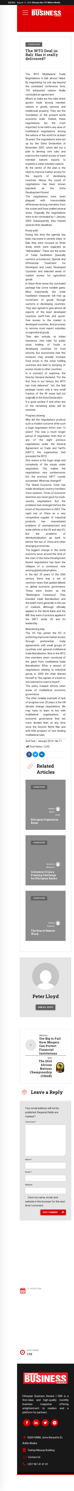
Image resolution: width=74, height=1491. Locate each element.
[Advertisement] (46, 1259)
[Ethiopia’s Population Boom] (45, 805)
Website (28, 1184)
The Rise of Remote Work (43, 932)
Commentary (34, 44)
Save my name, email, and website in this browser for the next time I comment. (45, 1201)
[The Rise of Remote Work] (45, 916)
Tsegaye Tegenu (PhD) (54, 811)
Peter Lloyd (46, 996)
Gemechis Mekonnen (50, 866)
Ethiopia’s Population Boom (44, 821)
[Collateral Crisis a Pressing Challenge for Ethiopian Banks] (45, 860)
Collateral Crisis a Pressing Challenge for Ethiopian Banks (44, 875)
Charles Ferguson (51, 924)
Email (28, 1172)
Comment (30, 1122)
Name (28, 1159)
